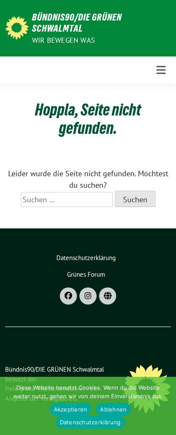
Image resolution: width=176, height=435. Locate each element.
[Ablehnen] (165, 406)
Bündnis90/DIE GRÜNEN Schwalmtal (77, 23)
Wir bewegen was (63, 40)
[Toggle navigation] (161, 70)
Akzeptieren (71, 409)
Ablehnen (113, 409)
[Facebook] (68, 296)
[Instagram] (88, 296)
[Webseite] (107, 296)
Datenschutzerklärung (90, 422)
